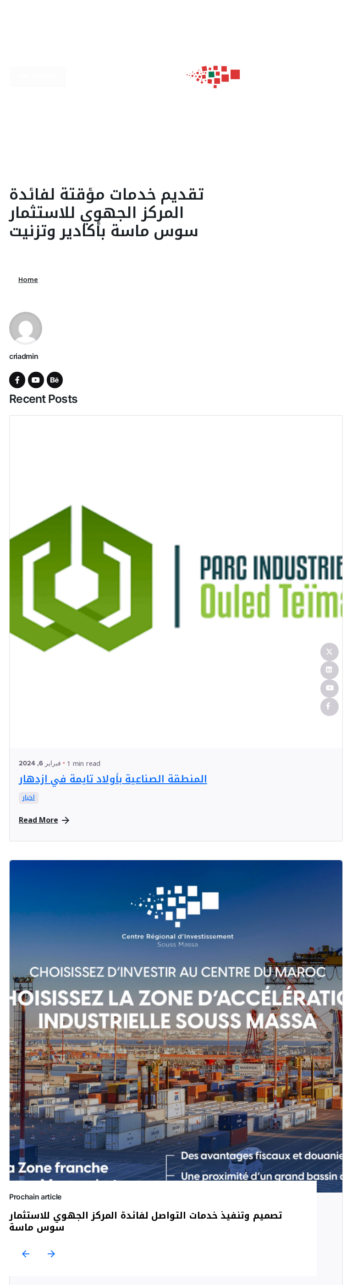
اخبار (28, 798)
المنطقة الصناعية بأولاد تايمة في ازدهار (113, 779)
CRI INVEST (38, 76)
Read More (38, 820)
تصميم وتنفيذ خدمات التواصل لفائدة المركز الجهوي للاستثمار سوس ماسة (145, 1221)
